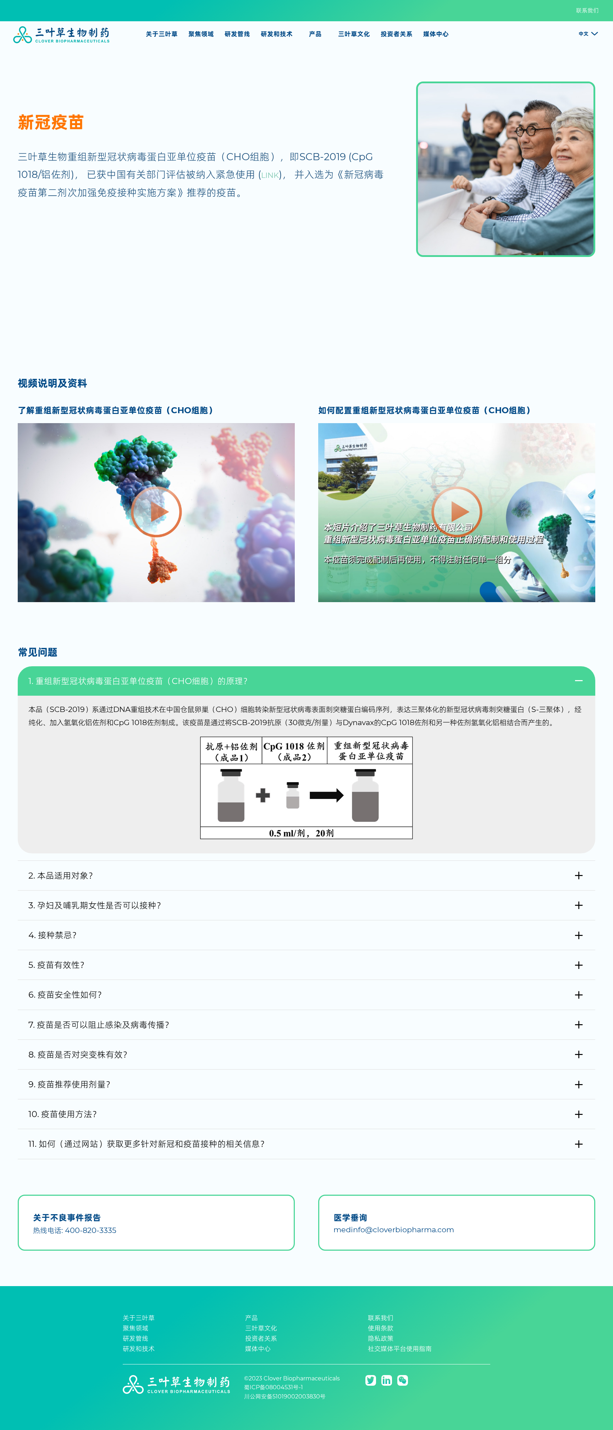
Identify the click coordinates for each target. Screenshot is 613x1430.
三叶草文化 (261, 1328)
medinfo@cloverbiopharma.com (393, 1229)
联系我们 (587, 10)
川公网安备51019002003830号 (285, 1396)
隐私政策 (380, 1338)
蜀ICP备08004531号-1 (273, 1387)
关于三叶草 (139, 1318)
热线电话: (74, 1230)
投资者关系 (261, 1338)
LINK (270, 175)
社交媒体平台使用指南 (400, 1348)
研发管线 (237, 34)
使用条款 (380, 1328)
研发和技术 (139, 1348)
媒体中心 (258, 1348)
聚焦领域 (135, 1328)
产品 (251, 1318)
